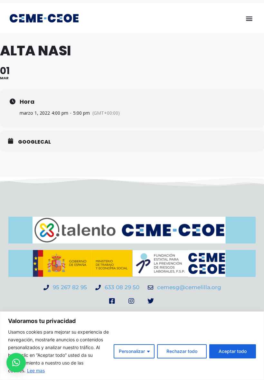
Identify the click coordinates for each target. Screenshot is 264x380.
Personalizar (132, 351)
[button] (249, 18)
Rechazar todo (181, 351)
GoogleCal (34, 142)
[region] (132, 345)
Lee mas (36, 370)
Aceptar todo (233, 351)
